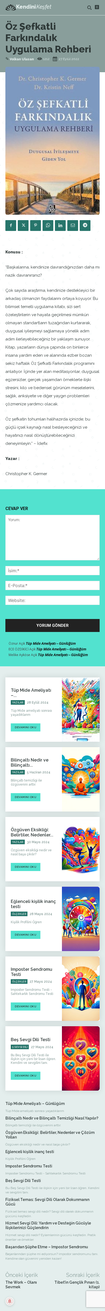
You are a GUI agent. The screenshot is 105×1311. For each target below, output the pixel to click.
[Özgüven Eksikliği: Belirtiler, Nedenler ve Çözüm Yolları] (81, 849)
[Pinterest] (35, 225)
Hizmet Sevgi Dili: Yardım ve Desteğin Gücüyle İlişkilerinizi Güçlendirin (48, 1225)
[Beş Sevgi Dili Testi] (81, 1058)
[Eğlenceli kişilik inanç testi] (81, 919)
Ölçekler (19, 914)
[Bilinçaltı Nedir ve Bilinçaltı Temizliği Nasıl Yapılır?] (81, 779)
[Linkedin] (60, 225)
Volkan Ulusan (22, 59)
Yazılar (17, 702)
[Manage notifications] (9, 1301)
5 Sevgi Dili (19, 1047)
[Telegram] (85, 225)
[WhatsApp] (48, 225)
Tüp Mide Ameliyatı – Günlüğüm (51, 643)
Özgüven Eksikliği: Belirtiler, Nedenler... (32, 832)
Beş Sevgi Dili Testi (30, 1039)
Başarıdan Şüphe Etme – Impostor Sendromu (46, 1247)
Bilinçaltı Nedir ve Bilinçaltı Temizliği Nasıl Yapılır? (51, 1118)
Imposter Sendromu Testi (28, 1166)
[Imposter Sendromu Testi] (81, 988)
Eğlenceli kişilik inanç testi (29, 1152)
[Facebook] (10, 225)
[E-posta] (72, 225)
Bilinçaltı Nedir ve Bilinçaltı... (29, 762)
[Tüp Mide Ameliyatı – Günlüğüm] (81, 709)
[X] (23, 225)
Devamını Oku (25, 727)
